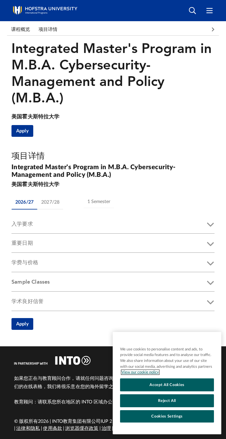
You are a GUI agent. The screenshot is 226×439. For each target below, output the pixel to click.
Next (213, 29)
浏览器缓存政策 (81, 428)
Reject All (167, 401)
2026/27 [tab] (24, 202)
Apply (22, 131)
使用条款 (52, 428)
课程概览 (20, 29)
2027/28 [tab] (50, 202)
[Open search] (192, 11)
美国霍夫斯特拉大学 (35, 116)
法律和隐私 (28, 428)
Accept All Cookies (167, 385)
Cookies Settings (167, 416)
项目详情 (48, 29)
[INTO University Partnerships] (52, 360)
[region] (167, 383)
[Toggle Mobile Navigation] (210, 11)
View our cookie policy (140, 372)
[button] (113, 225)
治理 (106, 428)
